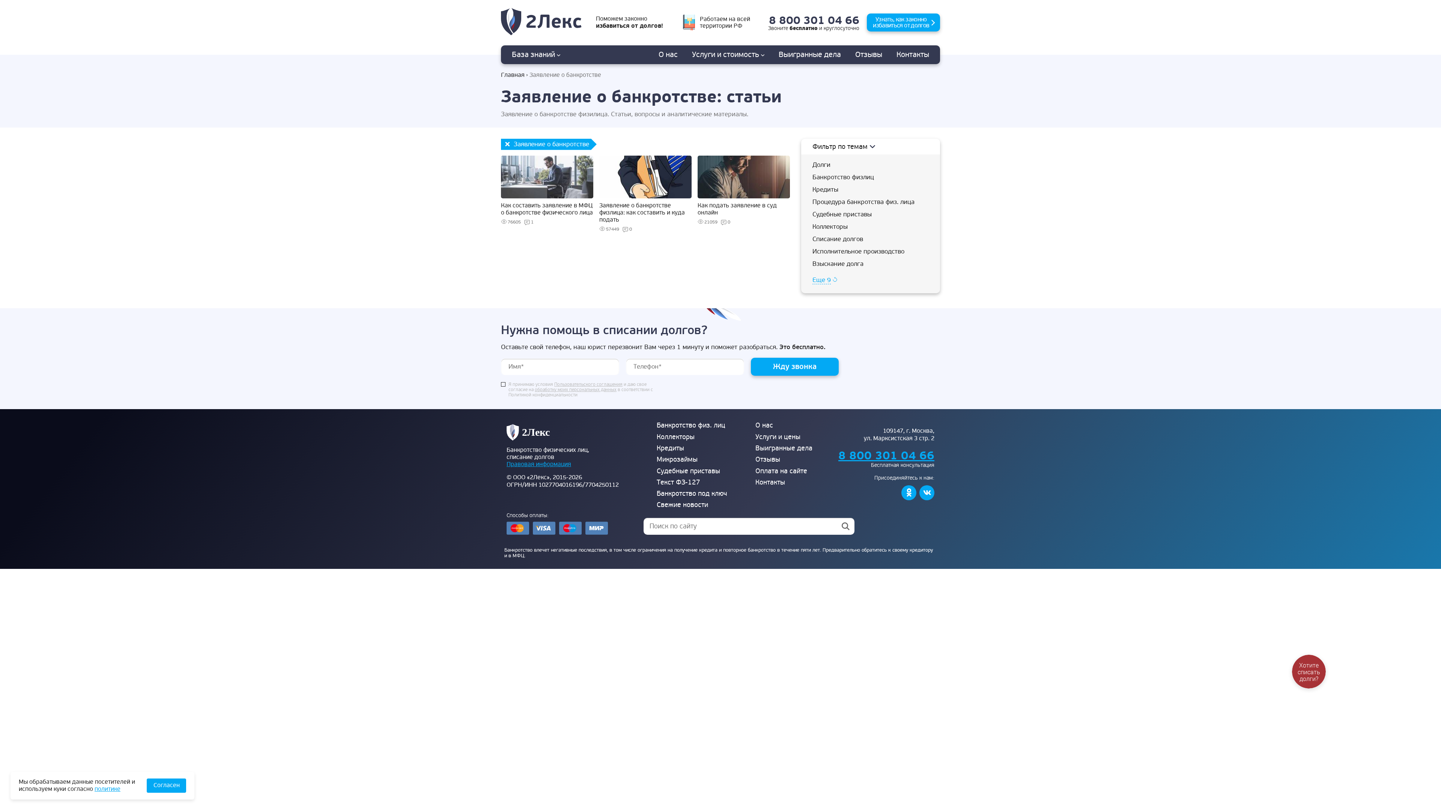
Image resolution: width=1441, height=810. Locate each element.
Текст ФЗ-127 (678, 482)
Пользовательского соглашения (588, 384)
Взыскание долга (837, 264)
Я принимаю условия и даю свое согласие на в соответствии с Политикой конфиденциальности (580, 390)
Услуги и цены (777, 437)
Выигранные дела (783, 448)
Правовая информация (539, 464)
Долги (821, 165)
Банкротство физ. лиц (691, 425)
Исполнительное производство (858, 251)
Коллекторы (830, 227)
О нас (668, 54)
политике (107, 789)
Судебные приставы (842, 214)
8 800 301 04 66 (814, 20)
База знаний (534, 54)
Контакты (912, 54)
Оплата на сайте (781, 471)
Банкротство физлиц (843, 177)
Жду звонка (795, 366)
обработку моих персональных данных (576, 390)
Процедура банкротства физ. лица (863, 202)
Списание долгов (837, 239)
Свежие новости (682, 505)
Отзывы (868, 54)
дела (810, 54)
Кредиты (825, 190)
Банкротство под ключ (692, 494)
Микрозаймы (677, 460)
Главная (513, 75)
